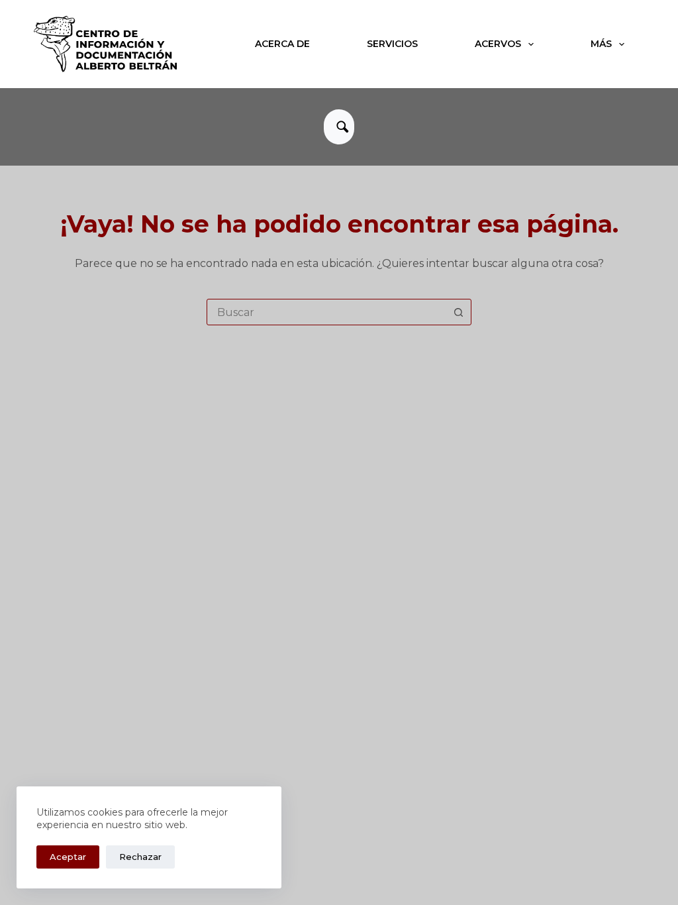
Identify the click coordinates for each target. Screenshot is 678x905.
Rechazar (140, 856)
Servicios (392, 44)
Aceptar (68, 856)
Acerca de (282, 44)
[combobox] (326, 312)
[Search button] (458, 312)
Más (601, 44)
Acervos (498, 44)
